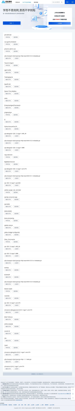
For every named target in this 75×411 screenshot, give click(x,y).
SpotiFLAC (7, 84)
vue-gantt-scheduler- (10, 42)
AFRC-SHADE (8, 324)
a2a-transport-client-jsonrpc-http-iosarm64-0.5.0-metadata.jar (22, 282)
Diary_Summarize (9, 239)
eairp (5, 98)
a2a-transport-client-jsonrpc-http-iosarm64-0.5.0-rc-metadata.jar (23, 260)
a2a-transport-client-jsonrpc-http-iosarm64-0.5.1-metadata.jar (22, 176)
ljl (4, 119)
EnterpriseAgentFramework (12, 105)
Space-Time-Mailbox (10, 91)
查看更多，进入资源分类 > (37, 374)
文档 (19, 404)
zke (5, 338)
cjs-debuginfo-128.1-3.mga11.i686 (14, 147)
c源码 (28, 404)
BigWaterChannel (9, 162)
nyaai (6, 345)
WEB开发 (8, 37)
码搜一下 (12, 23)
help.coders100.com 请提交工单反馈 (65, 393)
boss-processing (9, 218)
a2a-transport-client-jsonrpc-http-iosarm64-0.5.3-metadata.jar (22, 56)
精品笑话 (10, 404)
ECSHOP (7, 274)
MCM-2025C (8, 211)
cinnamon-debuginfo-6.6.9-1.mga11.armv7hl (17, 352)
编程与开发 (8, 58)
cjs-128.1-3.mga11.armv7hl (12, 303)
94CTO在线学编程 (27, 2)
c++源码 (42, 404)
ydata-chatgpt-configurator (12, 232)
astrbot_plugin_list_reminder (12, 190)
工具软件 (16, 58)
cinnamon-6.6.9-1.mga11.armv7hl (14, 366)
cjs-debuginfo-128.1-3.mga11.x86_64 (15, 133)
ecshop (6, 267)
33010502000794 (56, 408)
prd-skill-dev (7, 35)
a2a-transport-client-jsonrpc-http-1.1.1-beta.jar (17, 359)
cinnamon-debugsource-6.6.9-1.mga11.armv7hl (18, 310)
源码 (22, 404)
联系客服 (36, 2)
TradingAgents (8, 77)
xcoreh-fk (7, 331)
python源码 (52, 404)
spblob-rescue (8, 225)
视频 (25, 404)
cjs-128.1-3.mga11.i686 (11, 253)
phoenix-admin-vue (10, 49)
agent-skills (7, 70)
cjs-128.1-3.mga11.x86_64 (12, 246)
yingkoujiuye (8, 112)
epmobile (7, 204)
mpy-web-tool (8, 155)
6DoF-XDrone (8, 317)
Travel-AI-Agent (8, 63)
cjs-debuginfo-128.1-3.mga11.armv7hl (15, 169)
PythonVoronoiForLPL (10, 126)
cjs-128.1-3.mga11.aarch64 (12, 183)
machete (6, 296)
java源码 (37, 404)
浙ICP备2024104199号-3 (41, 408)
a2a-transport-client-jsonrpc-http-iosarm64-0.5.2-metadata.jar (22, 140)
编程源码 (46, 404)
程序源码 (16, 37)
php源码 (32, 404)
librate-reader (8, 289)
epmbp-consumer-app (10, 197)
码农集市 (7, 2)
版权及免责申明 (19, 400)
